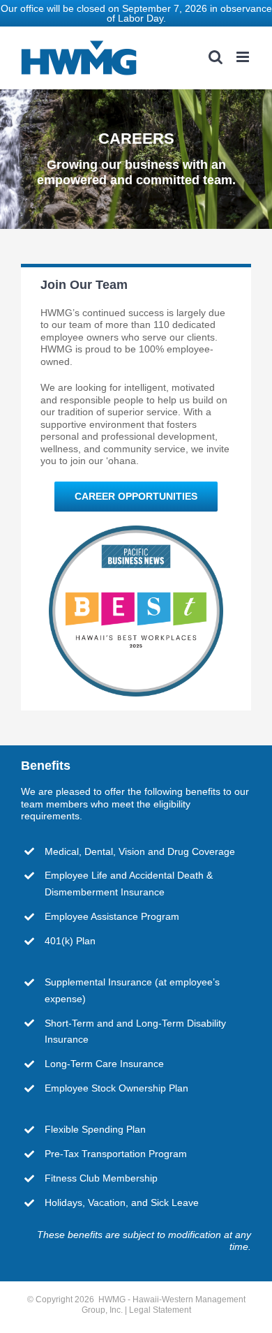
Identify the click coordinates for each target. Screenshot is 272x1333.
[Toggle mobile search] (215, 57)
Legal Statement (160, 1310)
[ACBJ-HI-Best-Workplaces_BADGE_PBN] (136, 530)
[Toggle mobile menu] (243, 57)
